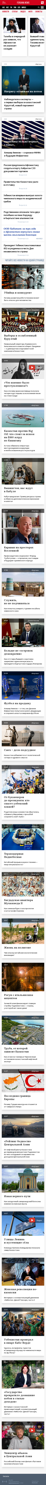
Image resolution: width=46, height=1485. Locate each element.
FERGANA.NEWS (23, 2)
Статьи (15, 12)
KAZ (3, 7)
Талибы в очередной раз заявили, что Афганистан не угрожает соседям (14, 42)
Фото (30, 12)
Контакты (6, 1476)
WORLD (24, 7)
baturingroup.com (14, 1483)
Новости (5, 12)
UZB (19, 7)
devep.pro (35, 1482)
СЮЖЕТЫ (38, 12)
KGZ (7, 7)
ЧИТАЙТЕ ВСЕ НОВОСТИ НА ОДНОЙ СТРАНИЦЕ (24, 260)
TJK (11, 7)
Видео (23, 12)
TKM (15, 7)
